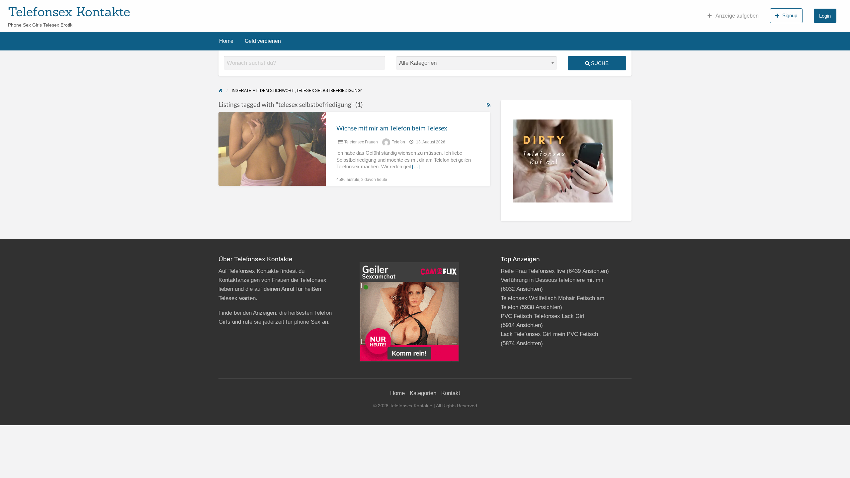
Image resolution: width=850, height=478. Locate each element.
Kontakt (450, 393)
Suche (599, 63)
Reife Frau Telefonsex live (533, 271)
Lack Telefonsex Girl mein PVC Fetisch (549, 334)
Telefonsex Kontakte (69, 12)
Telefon (398, 142)
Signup (789, 15)
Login (825, 16)
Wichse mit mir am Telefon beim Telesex (391, 128)
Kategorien (423, 393)
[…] (416, 166)
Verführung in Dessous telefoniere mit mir (552, 280)
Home (226, 41)
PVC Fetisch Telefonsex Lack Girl (542, 316)
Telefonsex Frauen (361, 142)
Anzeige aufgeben (737, 16)
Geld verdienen (263, 41)
